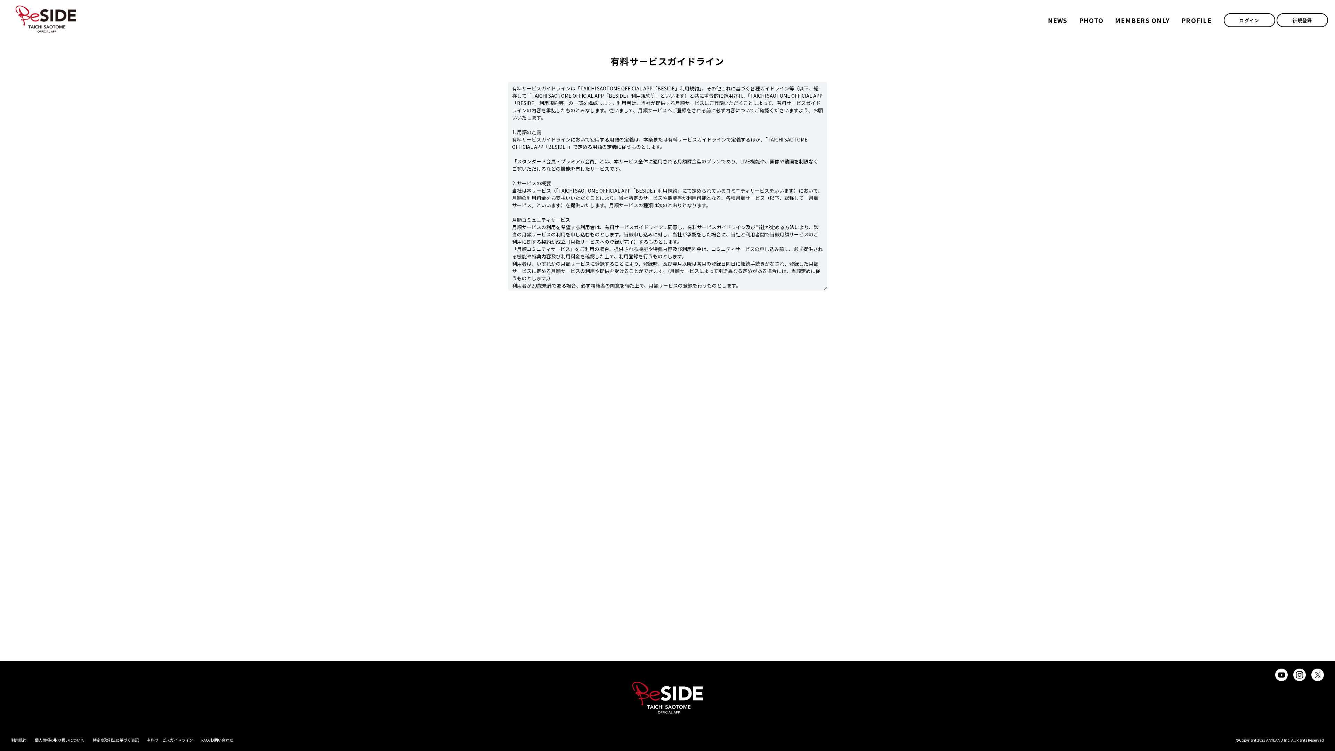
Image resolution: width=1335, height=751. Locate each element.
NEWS (1058, 20)
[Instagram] (1299, 675)
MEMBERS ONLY (1142, 20)
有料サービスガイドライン (170, 740)
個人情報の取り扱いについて (59, 740)
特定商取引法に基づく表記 (116, 740)
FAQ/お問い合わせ (217, 740)
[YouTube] (1281, 675)
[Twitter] (1317, 675)
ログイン (1249, 20)
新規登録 (1302, 20)
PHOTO (1091, 20)
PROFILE (1196, 20)
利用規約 (18, 740)
